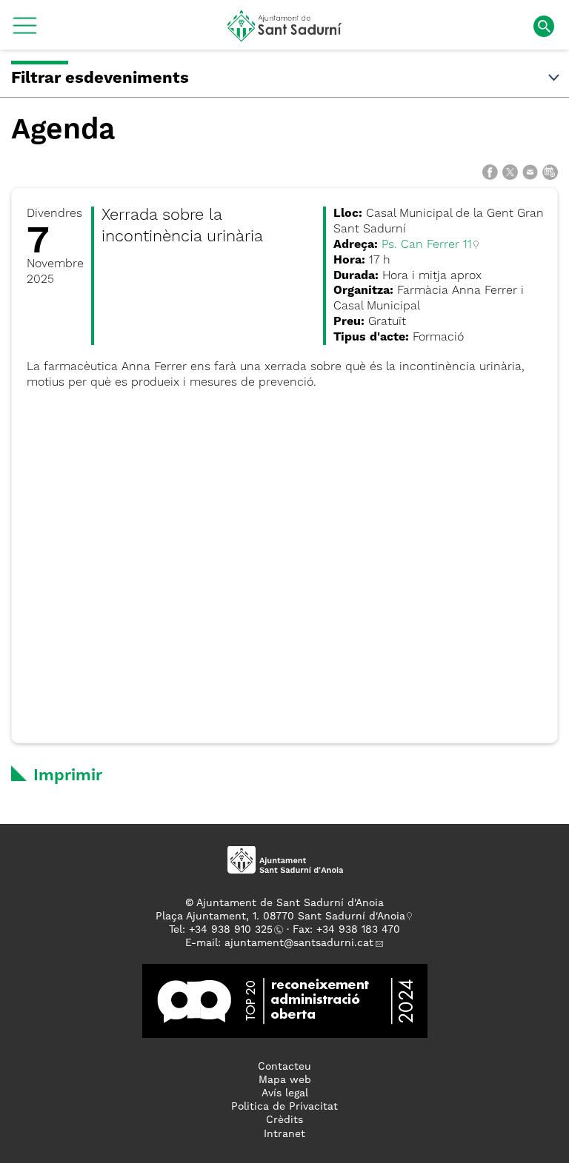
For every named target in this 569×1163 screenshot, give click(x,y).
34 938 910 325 (234, 930)
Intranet (284, 1134)
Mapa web (285, 1080)
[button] (25, 31)
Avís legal (285, 1093)
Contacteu (284, 1067)
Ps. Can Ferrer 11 (427, 245)
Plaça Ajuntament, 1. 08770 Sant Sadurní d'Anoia (280, 916)
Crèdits (284, 1120)
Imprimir (67, 776)
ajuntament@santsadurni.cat (298, 943)
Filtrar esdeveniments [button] (100, 78)
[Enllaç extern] (284, 1000)
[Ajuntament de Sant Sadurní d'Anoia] (284, 36)
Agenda (63, 130)
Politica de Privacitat (284, 1107)
